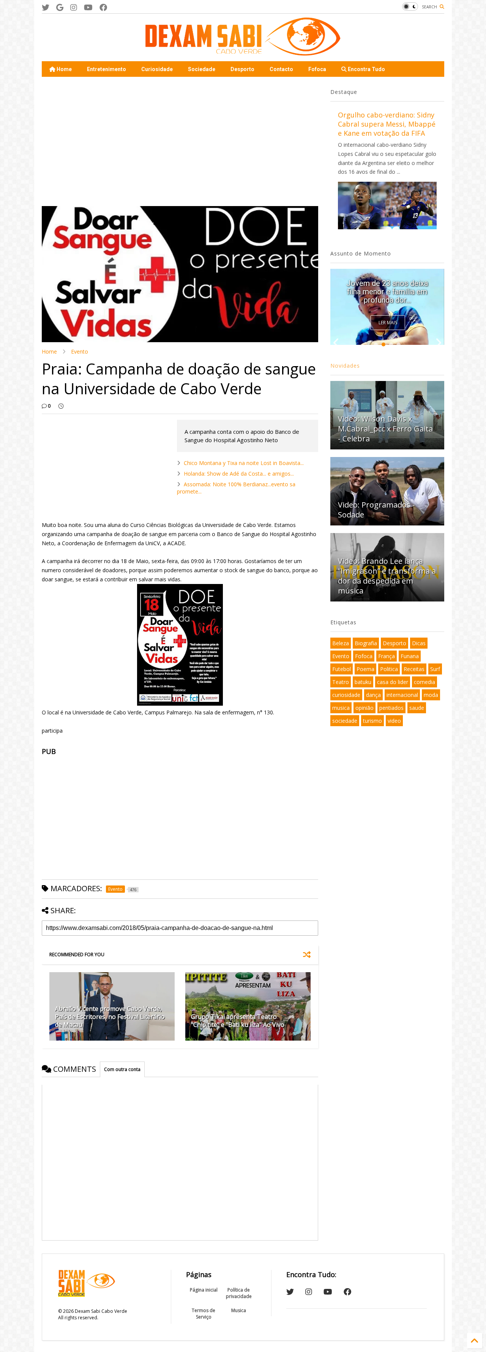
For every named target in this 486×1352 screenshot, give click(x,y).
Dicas (419, 643)
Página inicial (204, 1290)
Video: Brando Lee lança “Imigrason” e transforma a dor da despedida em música (387, 576)
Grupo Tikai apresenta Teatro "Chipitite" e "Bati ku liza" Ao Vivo (237, 1020)
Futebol (341, 669)
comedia (424, 682)
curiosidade (346, 694)
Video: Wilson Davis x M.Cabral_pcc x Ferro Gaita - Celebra (385, 429)
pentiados (391, 707)
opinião (364, 707)
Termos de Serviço (203, 1313)
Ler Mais (388, 322)
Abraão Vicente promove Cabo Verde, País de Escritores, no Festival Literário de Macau (110, 1016)
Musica (238, 1310)
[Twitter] (45, 7)
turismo (372, 720)
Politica (389, 669)
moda (431, 694)
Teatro (340, 682)
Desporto (242, 69)
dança (373, 694)
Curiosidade (157, 69)
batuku (363, 682)
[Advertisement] (180, 141)
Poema (365, 669)
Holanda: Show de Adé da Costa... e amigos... (239, 473)
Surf (435, 669)
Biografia (366, 643)
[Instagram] (73, 7)
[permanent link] (60, 406)
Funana (410, 656)
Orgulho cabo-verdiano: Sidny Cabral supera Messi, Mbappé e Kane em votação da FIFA (387, 124)
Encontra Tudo (366, 69)
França (386, 656)
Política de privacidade (239, 1293)
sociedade (344, 720)
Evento (79, 351)
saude (416, 707)
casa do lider (392, 682)
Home (63, 69)
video (394, 720)
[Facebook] (103, 7)
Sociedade (201, 69)
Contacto (281, 69)
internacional (402, 694)
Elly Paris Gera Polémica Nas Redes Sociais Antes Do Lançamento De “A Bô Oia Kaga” (387, 287)
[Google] (59, 7)
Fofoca (317, 69)
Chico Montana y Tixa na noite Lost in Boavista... (244, 463)
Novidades (345, 365)
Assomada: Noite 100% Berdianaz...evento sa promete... (236, 488)
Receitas (414, 669)
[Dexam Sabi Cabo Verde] (243, 52)
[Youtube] (88, 7)
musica (341, 707)
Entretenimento (106, 69)
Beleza (340, 643)
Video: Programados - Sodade (376, 510)
